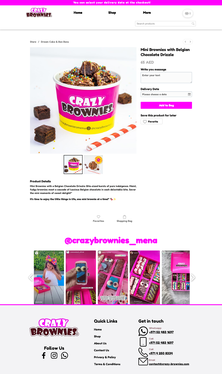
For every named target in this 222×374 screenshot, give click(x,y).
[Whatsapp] (64, 355)
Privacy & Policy (105, 357)
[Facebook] (43, 355)
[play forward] (193, 277)
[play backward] (31, 277)
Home (98, 329)
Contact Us (101, 350)
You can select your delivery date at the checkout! (112, 2)
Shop (97, 336)
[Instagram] (54, 355)
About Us (100, 343)
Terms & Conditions (106, 364)
